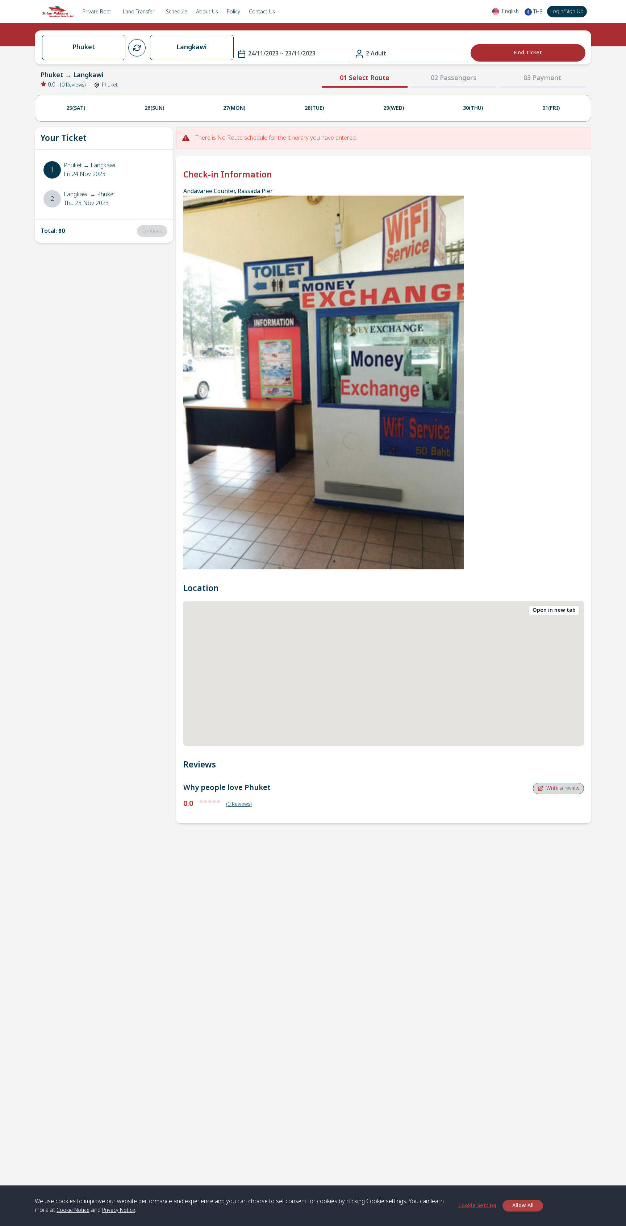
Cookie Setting (477, 1205)
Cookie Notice (73, 1210)
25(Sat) (75, 108)
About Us (207, 12)
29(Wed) (393, 108)
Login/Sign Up (567, 11)
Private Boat (97, 12)
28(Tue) (314, 108)
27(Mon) (234, 108)
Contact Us (262, 12)
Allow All (523, 1205)
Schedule (176, 12)
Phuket (110, 85)
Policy (233, 12)
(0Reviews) (239, 804)
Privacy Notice (118, 1210)
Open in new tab (554, 610)
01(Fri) (551, 108)
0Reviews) (74, 85)
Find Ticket (528, 53)
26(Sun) (154, 108)
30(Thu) (473, 108)
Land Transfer (138, 12)
